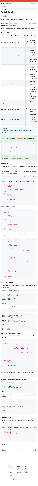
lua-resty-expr (33, 94)
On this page (4, 9)
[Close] (37, 1)
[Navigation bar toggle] (1, 3)
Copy (35, 176)
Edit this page (5, 444)
